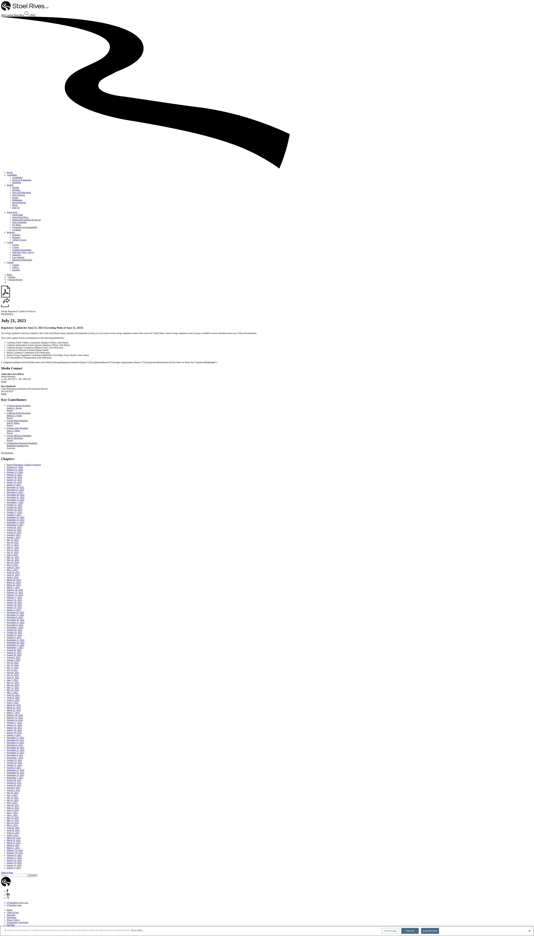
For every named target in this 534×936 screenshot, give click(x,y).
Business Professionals (22, 260)
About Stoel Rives (20, 217)
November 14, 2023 (15, 500)
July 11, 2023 (12, 545)
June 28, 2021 (13, 805)
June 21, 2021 (13, 808)
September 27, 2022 (15, 640)
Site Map (11, 925)
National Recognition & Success (26, 220)
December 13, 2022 (15, 615)
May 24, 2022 (13, 685)
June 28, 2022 (13, 672)
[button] (5, 306)
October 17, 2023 (14, 512)
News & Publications (21, 192)
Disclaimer (11, 917)
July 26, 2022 (13, 662)
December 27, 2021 (15, 737)
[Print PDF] (5, 297)
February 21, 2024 (15, 470)
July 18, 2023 (13, 542)
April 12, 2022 (13, 700)
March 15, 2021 (14, 843)
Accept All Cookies (430, 931)
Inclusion (11, 232)
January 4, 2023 (14, 610)
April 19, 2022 (13, 697)
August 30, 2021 (14, 780)
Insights (10, 185)
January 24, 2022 (14, 727)
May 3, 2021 (12, 825)
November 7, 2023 (15, 502)
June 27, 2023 (13, 547)
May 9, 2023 (12, 565)
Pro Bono (16, 225)
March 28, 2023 (14, 580)
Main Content (7, 15)
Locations (16, 230)
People (10, 172)
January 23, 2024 (14, 480)
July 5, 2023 (12, 795)
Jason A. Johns (13, 430)
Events (15, 197)
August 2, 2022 (13, 660)
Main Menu (19, 15)
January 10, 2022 (14, 732)
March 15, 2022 (14, 710)
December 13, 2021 (15, 742)
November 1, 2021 (15, 757)
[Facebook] (7, 891)
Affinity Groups (19, 240)
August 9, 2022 (13, 657)
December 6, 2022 (15, 617)
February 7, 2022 (14, 722)
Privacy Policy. (137, 930)
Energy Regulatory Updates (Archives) (24, 465)
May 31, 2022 (13, 682)
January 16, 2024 (14, 482)
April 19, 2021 (13, 830)
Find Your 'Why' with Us (23, 252)
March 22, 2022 (14, 707)
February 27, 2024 (15, 467)
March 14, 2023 (14, 585)
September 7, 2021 (15, 777)
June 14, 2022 (13, 677)
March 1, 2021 (13, 848)
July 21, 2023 (13, 550)
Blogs (14, 205)
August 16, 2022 (14, 655)
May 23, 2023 (13, 560)
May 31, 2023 (13, 557)
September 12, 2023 (15, 522)
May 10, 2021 (13, 823)
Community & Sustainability (24, 227)
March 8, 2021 (13, 845)
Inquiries (16, 270)
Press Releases (18, 195)
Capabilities (12, 175)
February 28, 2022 (15, 715)
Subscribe (11, 915)
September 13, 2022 (15, 645)
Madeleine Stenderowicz (17, 445)
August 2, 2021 (13, 790)
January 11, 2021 (14, 865)
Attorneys (16, 255)
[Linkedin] (8, 894)
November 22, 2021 (15, 750)
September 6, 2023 (15, 525)
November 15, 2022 (15, 622)
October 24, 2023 (14, 507)
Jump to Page (7, 872)
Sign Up (16, 207)
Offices (15, 267)
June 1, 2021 (12, 815)
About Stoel (12, 212)
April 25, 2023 (13, 567)
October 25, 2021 (14, 760)
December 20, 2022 (15, 612)
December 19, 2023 (15, 487)
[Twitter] (8, 898)
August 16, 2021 (14, 785)
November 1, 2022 (15, 627)
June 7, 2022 (12, 680)
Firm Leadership (19, 222)
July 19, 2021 (13, 798)
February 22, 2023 (15, 592)
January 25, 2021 (14, 860)
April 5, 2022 (12, 702)
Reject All (410, 931)
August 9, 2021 (13, 787)
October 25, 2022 (14, 630)
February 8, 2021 (14, 855)
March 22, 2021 (14, 840)
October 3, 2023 (14, 515)
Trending (16, 190)
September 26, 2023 (15, 517)
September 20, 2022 (15, 642)
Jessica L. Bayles (14, 408)
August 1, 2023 (13, 537)
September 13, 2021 (15, 775)
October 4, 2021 (14, 767)
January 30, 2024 (14, 477)
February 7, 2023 (14, 597)
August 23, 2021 (14, 782)
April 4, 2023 (12, 577)
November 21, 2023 (15, 497)
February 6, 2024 (14, 475)
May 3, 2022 (12, 692)
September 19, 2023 (15, 520)
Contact (10, 262)
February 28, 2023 (15, 590)
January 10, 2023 (14, 607)
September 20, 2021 (15, 772)
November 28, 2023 (15, 495)
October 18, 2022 (14, 632)
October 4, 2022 (14, 637)
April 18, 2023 (13, 572)
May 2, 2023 (12, 570)
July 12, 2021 (13, 800)
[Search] (27, 15)
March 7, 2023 (13, 587)
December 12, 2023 (15, 490)
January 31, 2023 (14, 600)
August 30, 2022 (14, 650)
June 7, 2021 (12, 813)
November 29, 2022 (15, 620)
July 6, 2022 (12, 670)
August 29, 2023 (14, 527)
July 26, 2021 (13, 792)
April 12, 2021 (13, 833)
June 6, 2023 (12, 555)
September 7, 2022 (15, 647)
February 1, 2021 (14, 858)
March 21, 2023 (14, 582)
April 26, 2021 (13, 828)
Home (9, 274)
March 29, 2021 (14, 838)
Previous (5, 314)
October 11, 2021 (14, 765)
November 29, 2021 (15, 747)
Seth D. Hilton (13, 423)
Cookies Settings (390, 931)
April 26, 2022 (13, 695)
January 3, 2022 (14, 735)
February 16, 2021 (15, 853)
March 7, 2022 (13, 712)
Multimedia (17, 200)
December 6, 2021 (15, 745)
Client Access (13, 912)
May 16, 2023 (13, 562)
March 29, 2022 (14, 705)
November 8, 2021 (15, 755)
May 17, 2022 (13, 687)
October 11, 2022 (14, 635)
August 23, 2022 (14, 652)
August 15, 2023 (14, 532)
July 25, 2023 (13, 540)
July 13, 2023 (13, 552)
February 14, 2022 (15, 720)
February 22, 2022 (15, 717)
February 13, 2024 (15, 472)
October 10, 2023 (14, 510)
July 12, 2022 (13, 667)
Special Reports (19, 202)
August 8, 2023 (13, 535)
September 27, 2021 (15, 770)
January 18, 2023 (14, 605)
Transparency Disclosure (17, 922)
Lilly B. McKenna (15, 438)
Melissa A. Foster (14, 415)
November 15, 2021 (15, 752)
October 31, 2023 (14, 505)
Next (11, 314)
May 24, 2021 (13, 818)
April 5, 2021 (12, 835)
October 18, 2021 (14, 762)
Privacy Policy (13, 920)
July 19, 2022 (13, 665)
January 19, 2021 (14, 863)
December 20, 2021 (15, 740)
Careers (10, 242)
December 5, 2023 (15, 492)
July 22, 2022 (13, 675)
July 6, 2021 (12, 803)
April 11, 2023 (13, 575)
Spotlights (16, 182)
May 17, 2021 (13, 820)
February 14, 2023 (15, 595)
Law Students (18, 257)
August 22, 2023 (14, 530)
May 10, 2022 (13, 690)
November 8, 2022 (15, 625)
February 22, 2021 (15, 850)
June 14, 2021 (13, 810)
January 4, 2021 (14, 868)
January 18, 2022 (14, 730)
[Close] (529, 931)
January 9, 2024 (14, 485)
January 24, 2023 (14, 602)
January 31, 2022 (14, 725)
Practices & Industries (21, 180)
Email (3, 381)
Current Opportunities (21, 250)
